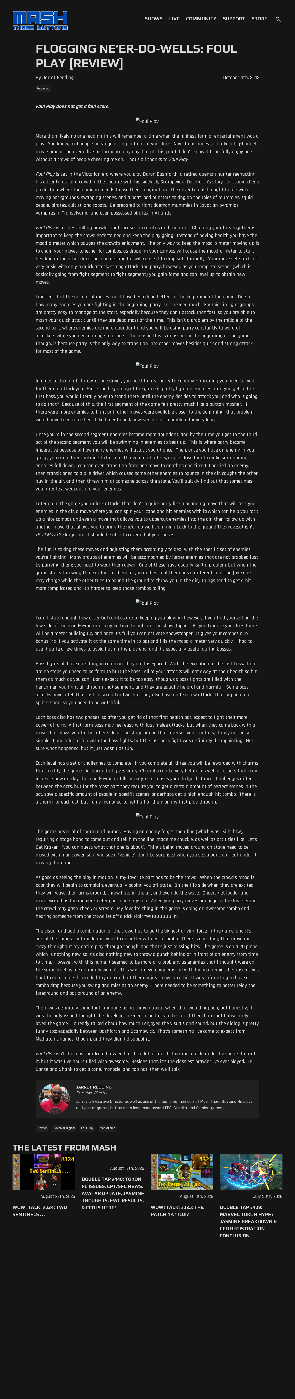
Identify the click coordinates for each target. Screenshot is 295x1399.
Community (201, 18)
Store (259, 18)
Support (234, 18)
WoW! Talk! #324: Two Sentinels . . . (40, 1210)
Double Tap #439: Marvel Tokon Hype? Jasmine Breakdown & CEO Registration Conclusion (248, 1221)
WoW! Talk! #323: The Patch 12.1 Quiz (177, 1210)
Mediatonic (107, 1128)
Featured (43, 88)
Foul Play (87, 1128)
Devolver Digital (64, 1128)
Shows (154, 18)
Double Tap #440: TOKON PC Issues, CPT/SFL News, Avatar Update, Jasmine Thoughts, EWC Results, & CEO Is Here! (113, 1193)
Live (174, 18)
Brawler (42, 1128)
